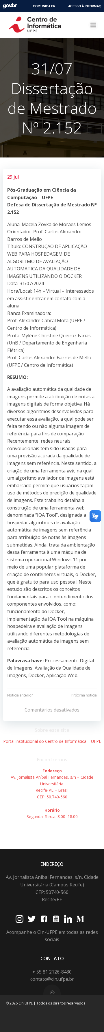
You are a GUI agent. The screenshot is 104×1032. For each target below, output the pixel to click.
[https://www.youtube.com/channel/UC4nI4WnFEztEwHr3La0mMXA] (56, 919)
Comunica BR (44, 6)
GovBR (10, 6)
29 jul (13, 177)
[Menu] (93, 25)
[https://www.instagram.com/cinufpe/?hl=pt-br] (19, 919)
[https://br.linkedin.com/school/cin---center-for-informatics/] (68, 919)
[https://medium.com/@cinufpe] (80, 919)
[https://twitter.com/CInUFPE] (32, 919)
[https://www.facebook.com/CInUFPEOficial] (44, 919)
